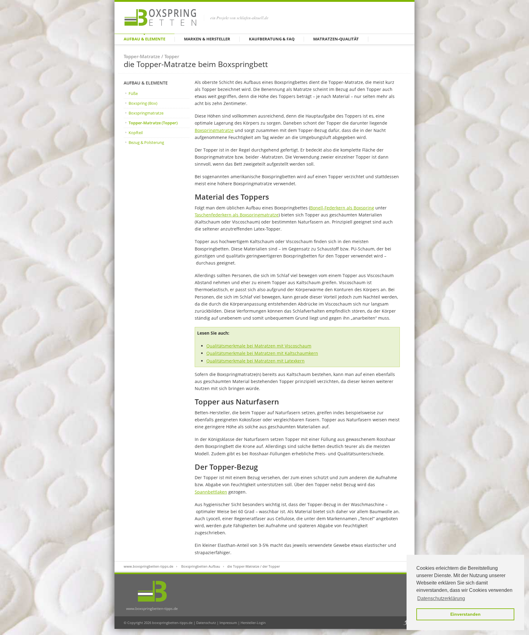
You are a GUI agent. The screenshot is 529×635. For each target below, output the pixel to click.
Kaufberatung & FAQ (272, 39)
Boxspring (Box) (143, 103)
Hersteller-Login (253, 622)
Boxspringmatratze (146, 113)
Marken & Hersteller (207, 39)
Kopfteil (136, 132)
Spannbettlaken (211, 492)
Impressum (228, 622)
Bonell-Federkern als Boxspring (342, 208)
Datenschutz (206, 622)
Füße (133, 93)
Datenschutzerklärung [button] (441, 598)
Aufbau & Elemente (144, 39)
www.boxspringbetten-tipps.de (148, 566)
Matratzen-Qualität (336, 39)
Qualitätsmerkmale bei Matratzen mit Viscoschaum (258, 346)
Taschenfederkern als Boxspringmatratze (237, 215)
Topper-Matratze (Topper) (153, 123)
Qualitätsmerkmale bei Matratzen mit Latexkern (255, 361)
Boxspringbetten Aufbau (200, 566)
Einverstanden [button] (465, 614)
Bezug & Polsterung (146, 142)
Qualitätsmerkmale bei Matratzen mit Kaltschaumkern (262, 353)
